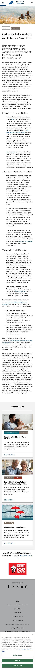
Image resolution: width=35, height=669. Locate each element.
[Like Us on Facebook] (8, 587)
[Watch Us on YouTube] (22, 587)
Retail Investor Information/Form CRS (17, 605)
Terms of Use (17, 612)
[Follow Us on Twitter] (17, 587)
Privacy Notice (17, 609)
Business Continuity (17, 620)
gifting (13, 119)
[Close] (33, 635)
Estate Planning (15, 28)
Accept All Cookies (17, 665)
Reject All (17, 660)
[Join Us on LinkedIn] (13, 587)
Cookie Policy (22, 649)
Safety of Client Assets (17, 628)
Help (17, 601)
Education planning (12, 152)
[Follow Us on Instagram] (26, 587)
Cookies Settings (17, 655)
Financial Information (17, 616)
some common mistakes (25, 241)
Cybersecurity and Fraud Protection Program (17, 624)
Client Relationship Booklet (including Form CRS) (17, 631)
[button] (3, 3)
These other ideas (20, 291)
